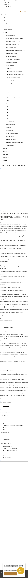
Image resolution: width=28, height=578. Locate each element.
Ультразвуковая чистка (12, 94)
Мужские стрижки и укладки (13, 41)
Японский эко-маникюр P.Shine (14, 86)
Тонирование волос (11, 56)
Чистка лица (10, 106)
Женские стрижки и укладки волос (15, 38)
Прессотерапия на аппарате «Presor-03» (15, 142)
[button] (7, 14)
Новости (6, 160)
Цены (5, 148)
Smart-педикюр (10, 65)
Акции (5, 151)
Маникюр (9, 68)
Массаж (9, 127)
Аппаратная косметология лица (12, 92)
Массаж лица (10, 115)
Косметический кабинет (11, 103)
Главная (6, 17)
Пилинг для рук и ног (12, 80)
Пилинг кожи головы (12, 53)
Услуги (5, 32)
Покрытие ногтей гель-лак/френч (14, 71)
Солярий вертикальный (12, 136)
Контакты (6, 157)
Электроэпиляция (11, 121)
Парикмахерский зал (10, 35)
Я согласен (11, 573)
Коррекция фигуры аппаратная (12, 133)
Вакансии (8, 26)
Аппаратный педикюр (12, 62)
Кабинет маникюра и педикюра (13, 59)
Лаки (8, 89)
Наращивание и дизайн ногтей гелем (15, 74)
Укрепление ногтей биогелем (13, 77)
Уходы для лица (10, 118)
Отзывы (6, 154)
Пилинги (9, 109)
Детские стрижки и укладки (13, 44)
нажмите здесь (6, 571)
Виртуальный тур (8, 29)
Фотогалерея (8, 23)
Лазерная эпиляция (10, 145)
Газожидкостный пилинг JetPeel (14, 97)
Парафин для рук (11, 83)
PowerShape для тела (11, 139)
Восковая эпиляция (11, 112)
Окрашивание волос (11, 47)
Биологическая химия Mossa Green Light (16, 50)
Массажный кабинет (10, 124)
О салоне (6, 20)
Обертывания (10, 130)
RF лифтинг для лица (12, 100)
